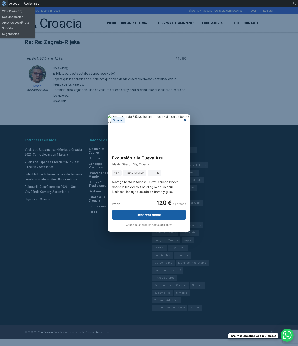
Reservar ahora (149, 215)
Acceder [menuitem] (15, 3)
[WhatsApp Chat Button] (287, 335)
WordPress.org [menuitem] (12, 11)
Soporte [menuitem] (7, 28)
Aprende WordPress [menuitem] (15, 22)
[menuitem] (4, 3)
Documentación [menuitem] (12, 17)
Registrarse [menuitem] (31, 3)
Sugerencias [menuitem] (10, 34)
